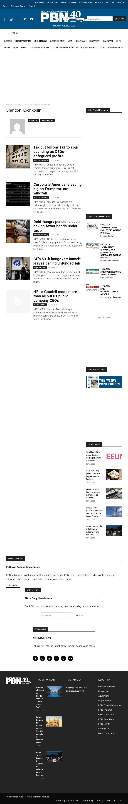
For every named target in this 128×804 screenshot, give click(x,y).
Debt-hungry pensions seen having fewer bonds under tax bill (56, 226)
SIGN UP (79, 616)
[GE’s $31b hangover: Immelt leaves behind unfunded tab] (18, 268)
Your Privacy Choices (91, 800)
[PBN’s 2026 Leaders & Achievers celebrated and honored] (114, 530)
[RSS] (56, 658)
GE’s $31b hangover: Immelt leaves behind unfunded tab (57, 261)
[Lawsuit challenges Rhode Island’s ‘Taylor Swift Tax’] (54, 691)
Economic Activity (41, 160)
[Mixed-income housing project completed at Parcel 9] (114, 493)
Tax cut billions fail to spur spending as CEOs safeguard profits (55, 151)
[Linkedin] (18, 19)
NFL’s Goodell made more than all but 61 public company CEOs (55, 296)
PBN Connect (105, 709)
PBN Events (104, 723)
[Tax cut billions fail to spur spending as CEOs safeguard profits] (18, 156)
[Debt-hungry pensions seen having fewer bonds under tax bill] (18, 231)
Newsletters (104, 691)
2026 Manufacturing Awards (109, 291)
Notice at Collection (113, 800)
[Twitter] (24, 19)
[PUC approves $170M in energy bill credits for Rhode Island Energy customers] (114, 511)
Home (9, 104)
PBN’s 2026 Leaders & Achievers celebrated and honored (39, 764)
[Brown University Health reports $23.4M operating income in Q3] (54, 721)
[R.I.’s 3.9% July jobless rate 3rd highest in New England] (114, 474)
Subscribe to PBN (107, 686)
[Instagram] (11, 19)
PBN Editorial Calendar (109, 705)
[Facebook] (4, 19)
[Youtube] (31, 19)
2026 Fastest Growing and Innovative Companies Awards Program (110, 252)
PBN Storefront (106, 714)
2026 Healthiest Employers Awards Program (110, 230)
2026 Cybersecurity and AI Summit (110, 273)
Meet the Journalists (108, 733)
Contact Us (103, 728)
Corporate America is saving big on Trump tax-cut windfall (57, 188)
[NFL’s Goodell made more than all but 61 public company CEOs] (18, 301)
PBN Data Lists (106, 719)
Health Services (40, 305)
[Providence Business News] (64, 16)
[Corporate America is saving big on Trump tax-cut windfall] (18, 194)
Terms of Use (72, 800)
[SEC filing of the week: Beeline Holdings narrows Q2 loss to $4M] (114, 456)
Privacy (59, 800)
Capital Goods (40, 267)
